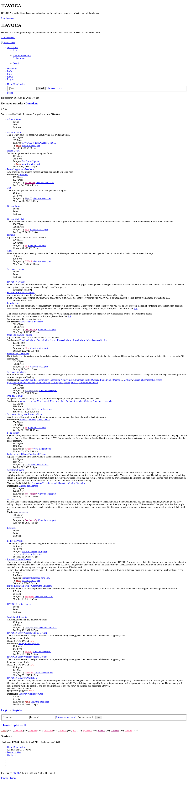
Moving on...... (71, 382)
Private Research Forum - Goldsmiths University (29, 586)
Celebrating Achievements (62, 380)
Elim (27, 229)
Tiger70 (28, 198)
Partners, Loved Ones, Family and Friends (26, 454)
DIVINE (18, 730)
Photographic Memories (111, 380)
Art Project (12, 499)
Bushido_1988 (31, 390)
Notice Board (13, 150)
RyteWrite (87, 730)
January (22, 401)
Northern (115, 730)
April (46, 401)
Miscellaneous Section (97, 340)
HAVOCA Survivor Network (21, 292)
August (69, 401)
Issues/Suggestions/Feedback (20, 169)
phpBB (16, 773)
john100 (101, 730)
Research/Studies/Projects (19, 559)
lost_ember (30, 182)
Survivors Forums (15, 269)
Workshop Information (17, 617)
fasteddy (29, 448)
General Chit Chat (15, 219)
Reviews (23, 419)
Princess (28, 651)
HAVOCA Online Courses (19, 604)
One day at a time (15, 396)
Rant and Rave (43, 382)
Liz (74, 730)
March (40, 401)
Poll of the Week (14, 541)
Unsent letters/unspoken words (147, 380)
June (57, 401)
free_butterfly (31, 329)
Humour (11, 235)
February (32, 401)
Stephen (33, 730)
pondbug (129, 730)
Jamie (18, 145)
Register (17, 710)
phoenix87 (30, 672)
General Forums (14, 206)
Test (9, 188)
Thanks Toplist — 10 (13, 725)
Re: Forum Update (30, 161)
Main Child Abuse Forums (19, 335)
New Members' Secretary (31, 321)
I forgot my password (66, 717)
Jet (26, 245)
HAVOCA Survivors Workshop (22, 678)
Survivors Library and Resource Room (25, 414)
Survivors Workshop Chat (31, 694)
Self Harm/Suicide (15, 470)
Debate (46, 419)
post (135, 308)
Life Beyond (57, 382)
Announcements (14, 132)
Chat (9, 250)
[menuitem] (15, 50)
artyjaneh (23, 512)
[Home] (8, 42)
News (39, 419)
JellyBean (29, 596)
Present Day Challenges (18, 353)
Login (4, 710)
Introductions (13, 303)
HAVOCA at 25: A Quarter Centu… (39, 143)
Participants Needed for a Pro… (36, 578)
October (88, 401)
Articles (32, 419)
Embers (63, 730)
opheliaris (29, 409)
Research (11, 528)
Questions (23, 174)
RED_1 (28, 261)
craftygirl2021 (31, 627)
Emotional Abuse (27, 340)
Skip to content (8, 18)
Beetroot (20, 554)
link (69, 316)
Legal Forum (13, 433)
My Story (128, 380)
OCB (27, 464)
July (62, 401)
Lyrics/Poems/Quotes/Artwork (21, 382)
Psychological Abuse (46, 340)
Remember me (85, 717)
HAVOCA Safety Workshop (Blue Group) (27, 633)
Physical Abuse (64, 340)
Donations (32, 103)
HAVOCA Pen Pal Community (33, 380)
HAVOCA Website (16, 282)
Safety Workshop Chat (29, 643)
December (108, 401)
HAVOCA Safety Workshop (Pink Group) (27, 656)
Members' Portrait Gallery (87, 380)
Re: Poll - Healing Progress (34, 551)
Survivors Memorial (88, 382)
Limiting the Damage (28, 486)
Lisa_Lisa (48, 730)
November (98, 401)
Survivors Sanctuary (16, 372)
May (52, 401)
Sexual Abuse (79, 340)
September (78, 401)
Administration (14, 119)
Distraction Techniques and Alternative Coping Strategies (58, 483)
